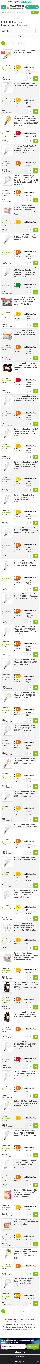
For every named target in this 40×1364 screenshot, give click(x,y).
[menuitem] (4, 7)
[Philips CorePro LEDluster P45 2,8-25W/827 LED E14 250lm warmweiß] (7, 828)
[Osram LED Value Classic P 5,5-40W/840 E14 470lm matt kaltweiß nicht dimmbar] (7, 565)
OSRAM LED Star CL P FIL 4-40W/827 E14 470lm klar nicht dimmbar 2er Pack (26, 1221)
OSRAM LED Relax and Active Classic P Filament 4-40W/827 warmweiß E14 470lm (26, 1103)
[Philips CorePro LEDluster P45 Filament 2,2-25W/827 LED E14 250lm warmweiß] (7, 664)
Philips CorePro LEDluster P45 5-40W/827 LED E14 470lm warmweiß (26, 237)
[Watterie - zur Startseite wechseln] (15, 7)
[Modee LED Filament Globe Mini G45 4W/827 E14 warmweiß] (7, 54)
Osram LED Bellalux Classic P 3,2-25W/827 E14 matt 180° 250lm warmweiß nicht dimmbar (25, 1045)
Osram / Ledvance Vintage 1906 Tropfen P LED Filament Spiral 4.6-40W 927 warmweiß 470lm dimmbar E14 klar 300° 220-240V (26, 180)
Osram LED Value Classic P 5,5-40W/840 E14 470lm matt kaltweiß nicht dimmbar (25, 563)
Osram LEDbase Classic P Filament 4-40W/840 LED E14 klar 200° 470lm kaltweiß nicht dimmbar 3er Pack (26, 956)
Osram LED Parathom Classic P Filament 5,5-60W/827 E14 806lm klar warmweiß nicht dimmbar (26, 465)
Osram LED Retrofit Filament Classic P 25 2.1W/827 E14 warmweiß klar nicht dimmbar (25, 1133)
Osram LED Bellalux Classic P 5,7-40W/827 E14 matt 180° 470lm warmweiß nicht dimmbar (25, 1074)
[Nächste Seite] (23, 43)
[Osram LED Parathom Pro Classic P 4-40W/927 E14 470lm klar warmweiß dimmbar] (7, 499)
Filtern (20, 36)
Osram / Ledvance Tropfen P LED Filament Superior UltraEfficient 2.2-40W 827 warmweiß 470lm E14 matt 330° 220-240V (25, 272)
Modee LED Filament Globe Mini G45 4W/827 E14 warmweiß (24, 52)
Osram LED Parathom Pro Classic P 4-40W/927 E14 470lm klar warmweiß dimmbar (24, 498)
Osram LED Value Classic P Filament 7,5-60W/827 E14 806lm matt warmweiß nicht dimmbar (25, 630)
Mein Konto (20, 1357)
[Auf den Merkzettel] (25, 78)
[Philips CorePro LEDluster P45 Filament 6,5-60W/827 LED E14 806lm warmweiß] (7, 763)
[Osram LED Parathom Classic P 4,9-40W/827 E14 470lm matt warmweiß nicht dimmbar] (7, 400)
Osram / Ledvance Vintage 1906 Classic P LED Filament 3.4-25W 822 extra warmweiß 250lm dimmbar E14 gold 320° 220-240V (26, 120)
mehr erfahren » (26, 1330)
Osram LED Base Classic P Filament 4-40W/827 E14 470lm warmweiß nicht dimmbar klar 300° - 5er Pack (25, 926)
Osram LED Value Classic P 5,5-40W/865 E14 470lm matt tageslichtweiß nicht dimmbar (26, 596)
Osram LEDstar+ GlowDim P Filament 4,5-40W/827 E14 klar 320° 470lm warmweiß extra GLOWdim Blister (25, 300)
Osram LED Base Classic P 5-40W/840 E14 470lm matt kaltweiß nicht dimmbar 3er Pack (25, 333)
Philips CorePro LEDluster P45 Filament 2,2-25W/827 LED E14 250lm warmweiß (26, 662)
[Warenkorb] (36, 7)
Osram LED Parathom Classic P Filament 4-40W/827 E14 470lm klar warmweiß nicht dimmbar (26, 432)
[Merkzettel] (32, 7)
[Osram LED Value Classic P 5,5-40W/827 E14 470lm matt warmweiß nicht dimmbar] (7, 532)
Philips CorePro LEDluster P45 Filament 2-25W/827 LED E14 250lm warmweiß (26, 85)
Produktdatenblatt (30, 67)
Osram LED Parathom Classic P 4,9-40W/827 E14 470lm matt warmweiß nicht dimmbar (26, 398)
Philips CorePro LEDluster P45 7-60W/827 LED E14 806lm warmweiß (26, 859)
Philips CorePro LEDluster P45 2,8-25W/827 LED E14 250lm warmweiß (26, 826)
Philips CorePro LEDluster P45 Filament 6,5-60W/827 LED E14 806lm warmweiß (26, 761)
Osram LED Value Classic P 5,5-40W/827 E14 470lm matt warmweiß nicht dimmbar (26, 530)
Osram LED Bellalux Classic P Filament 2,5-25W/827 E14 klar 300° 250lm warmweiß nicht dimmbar (26, 985)
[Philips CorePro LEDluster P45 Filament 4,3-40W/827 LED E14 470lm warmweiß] (7, 697)
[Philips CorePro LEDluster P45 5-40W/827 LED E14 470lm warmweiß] (7, 239)
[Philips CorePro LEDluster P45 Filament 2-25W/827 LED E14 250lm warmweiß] (7, 87)
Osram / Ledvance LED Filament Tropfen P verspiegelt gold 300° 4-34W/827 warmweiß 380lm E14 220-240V (25, 1253)
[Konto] (27, 7)
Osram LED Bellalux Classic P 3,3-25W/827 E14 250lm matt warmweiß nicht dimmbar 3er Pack (25, 366)
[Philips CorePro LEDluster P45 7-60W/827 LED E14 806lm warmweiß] (7, 861)
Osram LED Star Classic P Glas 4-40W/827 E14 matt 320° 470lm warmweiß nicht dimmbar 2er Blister (25, 1193)
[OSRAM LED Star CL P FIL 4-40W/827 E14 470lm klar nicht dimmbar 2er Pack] (7, 1224)
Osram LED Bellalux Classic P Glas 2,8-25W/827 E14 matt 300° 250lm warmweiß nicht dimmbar (25, 1015)
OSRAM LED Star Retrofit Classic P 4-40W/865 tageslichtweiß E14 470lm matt (24, 1282)
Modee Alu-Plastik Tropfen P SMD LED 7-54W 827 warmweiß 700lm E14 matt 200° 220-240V (25, 149)
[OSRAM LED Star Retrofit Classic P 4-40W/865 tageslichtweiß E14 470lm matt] (7, 1283)
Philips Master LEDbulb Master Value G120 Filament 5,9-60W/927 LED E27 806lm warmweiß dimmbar (26, 893)
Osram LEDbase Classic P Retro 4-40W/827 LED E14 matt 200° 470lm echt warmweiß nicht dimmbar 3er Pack (25, 209)
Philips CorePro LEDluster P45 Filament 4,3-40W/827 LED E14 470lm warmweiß (26, 695)
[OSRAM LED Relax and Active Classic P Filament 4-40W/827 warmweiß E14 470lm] (7, 1105)
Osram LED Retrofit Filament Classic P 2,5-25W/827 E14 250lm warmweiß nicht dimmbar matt (25, 1163)
